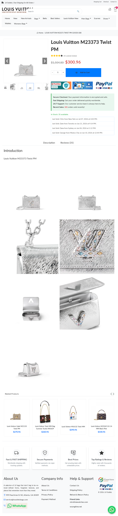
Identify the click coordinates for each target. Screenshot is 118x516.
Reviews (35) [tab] (67, 143)
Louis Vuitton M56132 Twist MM (73, 427)
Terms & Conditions (49, 490)
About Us (45, 486)
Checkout (106, 1)
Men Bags (85, 19)
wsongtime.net (76, 507)
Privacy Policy (47, 495)
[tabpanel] (17, 418)
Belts (45, 18)
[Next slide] (113, 394)
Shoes (105, 19)
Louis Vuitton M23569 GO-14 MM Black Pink (101, 428)
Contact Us (114, 1)
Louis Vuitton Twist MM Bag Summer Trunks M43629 (45, 428)
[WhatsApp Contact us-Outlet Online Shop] (112, 510)
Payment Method (48, 499)
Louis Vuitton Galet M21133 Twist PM (17, 428)
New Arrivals (26, 18)
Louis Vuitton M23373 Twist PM (20, 159)
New (15, 18)
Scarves (97, 18)
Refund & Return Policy (79, 495)
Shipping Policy (76, 490)
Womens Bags (19, 24)
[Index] (109, 9)
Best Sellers (55, 18)
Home (7, 18)
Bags (36, 19)
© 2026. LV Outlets (105, 492)
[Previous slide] (111, 394)
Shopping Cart (98, 1)
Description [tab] (49, 143)
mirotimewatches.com (79, 502)
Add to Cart (85, 72)
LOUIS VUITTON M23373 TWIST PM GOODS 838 (63, 33)
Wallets (8, 23)
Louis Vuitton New (71, 18)
